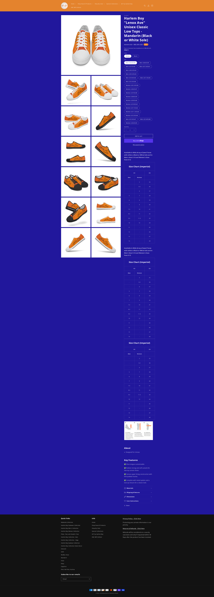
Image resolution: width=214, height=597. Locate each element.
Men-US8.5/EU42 (131, 70)
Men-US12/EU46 (131, 81)
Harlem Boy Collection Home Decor (71, 546)
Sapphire (64, 566)
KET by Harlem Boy (97, 534)
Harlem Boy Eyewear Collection (70, 543)
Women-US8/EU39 (131, 96)
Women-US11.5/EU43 (132, 111)
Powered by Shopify (113, 593)
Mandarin (64, 558)
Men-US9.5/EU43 (131, 74)
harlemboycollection (104, 593)
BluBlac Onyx (65, 555)
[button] (73, 4)
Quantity (126, 126)
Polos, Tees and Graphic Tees (70, 534)
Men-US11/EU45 (145, 78)
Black (135, 56)
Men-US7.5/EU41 (145, 66)
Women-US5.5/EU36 (132, 85)
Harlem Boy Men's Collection (69, 528)
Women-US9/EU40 (131, 100)
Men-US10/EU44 (131, 78)
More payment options (138, 144)
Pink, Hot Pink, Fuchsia (68, 569)
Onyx (62, 560)
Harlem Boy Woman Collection (70, 531)
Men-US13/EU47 (131, 119)
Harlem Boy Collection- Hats (69, 537)
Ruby (62, 563)
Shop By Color (96, 528)
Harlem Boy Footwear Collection (70, 525)
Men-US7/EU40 (130, 66)
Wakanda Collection (67, 522)
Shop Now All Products (99, 525)
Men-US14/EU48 (145, 119)
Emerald (63, 549)
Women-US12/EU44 (132, 115)
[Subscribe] (89, 579)
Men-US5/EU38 (130, 63)
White (128, 56)
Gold (62, 552)
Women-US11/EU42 (132, 108)
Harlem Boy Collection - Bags (69, 540)
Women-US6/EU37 (131, 89)
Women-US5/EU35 (131, 123)
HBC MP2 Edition (97, 537)
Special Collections (97, 531)
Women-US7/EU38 (131, 93)
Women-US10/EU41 (132, 104)
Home (93, 522)
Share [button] (128, 505)
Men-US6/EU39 (144, 63)
